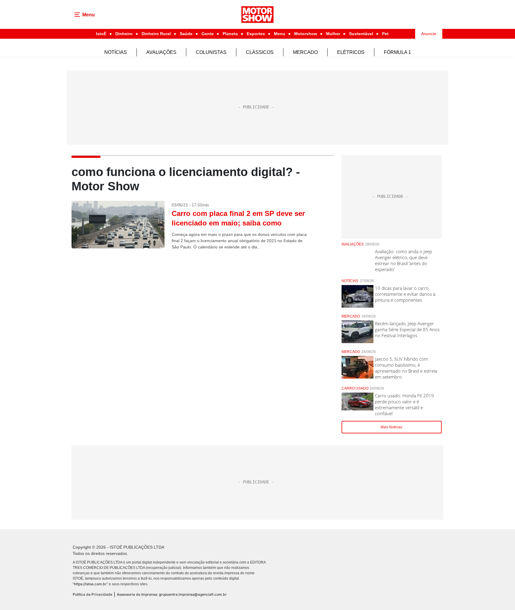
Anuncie (428, 33)
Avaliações (161, 52)
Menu (279, 33)
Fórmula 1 (397, 52)
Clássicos (260, 52)
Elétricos (350, 52)
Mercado (305, 52)
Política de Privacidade (92, 594)
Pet (385, 33)
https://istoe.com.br (90, 584)
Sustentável (361, 33)
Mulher (333, 33)
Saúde (186, 33)
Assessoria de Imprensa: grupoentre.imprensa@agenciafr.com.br (172, 594)
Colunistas (211, 52)
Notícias (115, 52)
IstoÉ (101, 33)
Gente (207, 33)
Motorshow (305, 33)
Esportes (256, 33)
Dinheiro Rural (156, 33)
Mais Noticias (391, 427)
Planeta (230, 33)
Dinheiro (124, 33)
